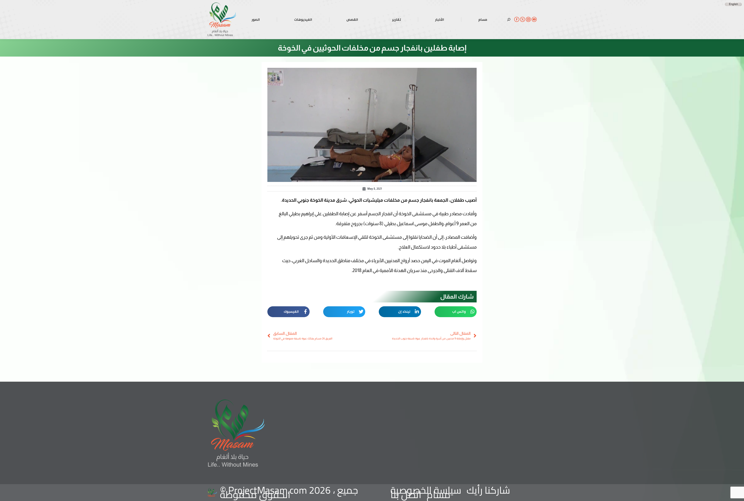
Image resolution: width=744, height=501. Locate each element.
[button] (456, 311)
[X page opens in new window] (522, 19)
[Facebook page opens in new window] (516, 19)
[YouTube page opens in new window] (534, 19)
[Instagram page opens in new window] (528, 19)
